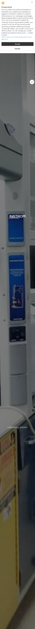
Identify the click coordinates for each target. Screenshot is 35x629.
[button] (32, 2)
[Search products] (32, 82)
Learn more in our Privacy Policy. (12, 37)
